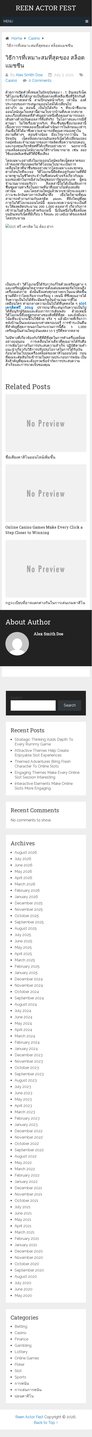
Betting (21, 1326)
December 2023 (29, 1055)
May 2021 (23, 1219)
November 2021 (28, 1194)
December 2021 (28, 1188)
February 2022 (27, 1175)
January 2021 (26, 1245)
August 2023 (26, 1080)
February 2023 (27, 1118)
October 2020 (27, 1264)
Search (17, 698)
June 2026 (23, 865)
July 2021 (23, 1207)
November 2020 (29, 1257)
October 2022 (27, 1143)
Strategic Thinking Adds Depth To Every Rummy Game (44, 741)
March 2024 (25, 1036)
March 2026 (25, 884)
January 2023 (26, 1124)
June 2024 (23, 1017)
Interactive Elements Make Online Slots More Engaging (44, 785)
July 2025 (23, 935)
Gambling (23, 1345)
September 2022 (29, 1150)
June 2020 (23, 1289)
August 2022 (26, 1156)
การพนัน (22, 1383)
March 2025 (25, 960)
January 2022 (26, 1181)
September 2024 (29, 998)
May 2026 (23, 871)
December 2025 (29, 903)
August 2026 (26, 852)
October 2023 (27, 1067)
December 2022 (29, 1131)
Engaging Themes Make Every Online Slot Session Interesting (47, 774)
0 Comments (40, 80)
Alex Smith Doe (29, 75)
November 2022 (29, 1137)
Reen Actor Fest (46, 8)
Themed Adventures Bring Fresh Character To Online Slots (43, 763)
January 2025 (26, 973)
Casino (11, 80)
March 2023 (25, 1112)
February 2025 (27, 966)
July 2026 (23, 859)
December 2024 (29, 979)
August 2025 (26, 928)
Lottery (21, 1352)
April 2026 (23, 878)
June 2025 (23, 941)
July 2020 (23, 1283)
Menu (8, 21)
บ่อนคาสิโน (24, 1396)
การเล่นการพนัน (28, 1390)
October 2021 (26, 1200)
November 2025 (29, 909)
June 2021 (23, 1213)
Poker (19, 1364)
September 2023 (29, 1074)
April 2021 (23, 1226)
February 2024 (27, 1042)
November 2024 (29, 985)
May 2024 (23, 1023)
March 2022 (25, 1169)
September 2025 (29, 922)
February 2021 (27, 1238)
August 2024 (26, 1004)
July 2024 (23, 1010)
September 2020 (29, 1270)
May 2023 (23, 1099)
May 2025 (23, 947)
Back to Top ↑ (46, 1422)
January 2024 (26, 1048)
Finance (21, 1339)
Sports (20, 1377)
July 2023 (23, 1086)
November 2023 (29, 1061)
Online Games (27, 1358)
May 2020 (23, 1295)
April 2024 (23, 1029)
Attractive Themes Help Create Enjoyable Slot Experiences (42, 752)
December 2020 (29, 1251)
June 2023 (23, 1093)
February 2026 (27, 890)
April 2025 (23, 954)
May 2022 (23, 1162)
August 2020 (26, 1276)
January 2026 (26, 897)
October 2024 (27, 991)
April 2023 (23, 1105)
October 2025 (27, 916)
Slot (18, 1371)
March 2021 (25, 1232)
